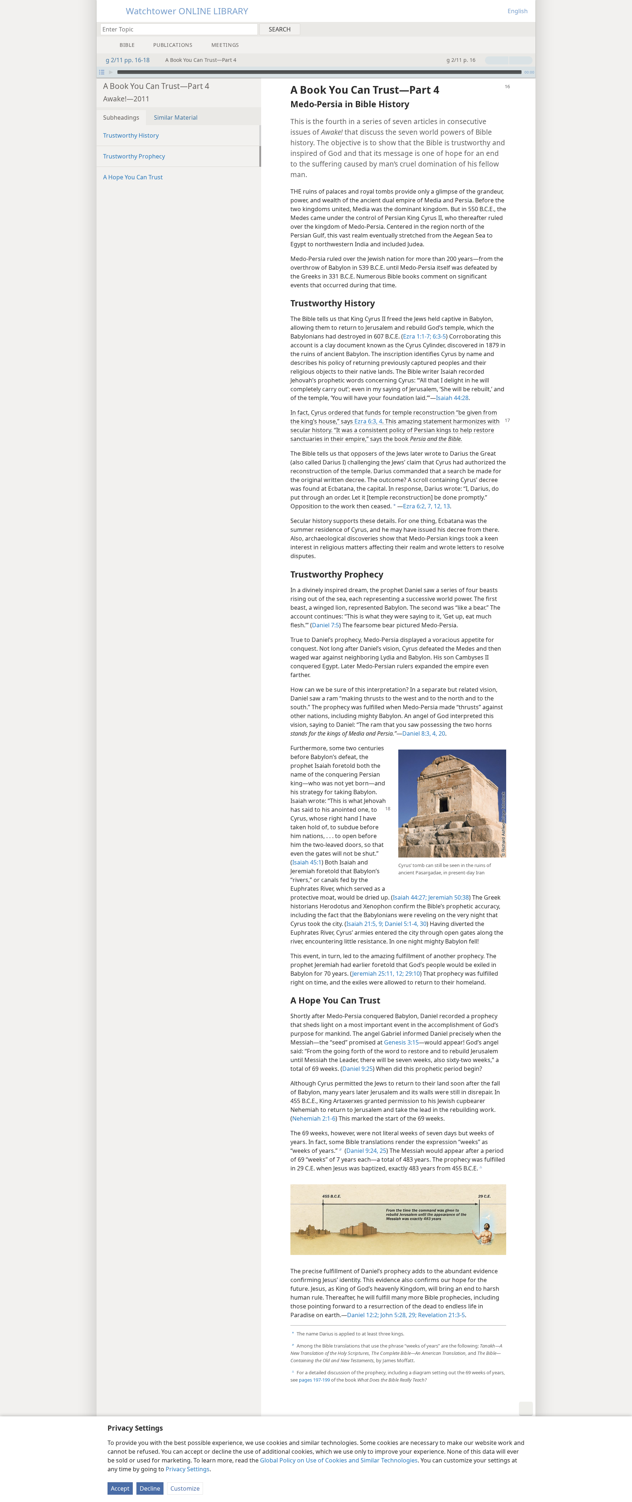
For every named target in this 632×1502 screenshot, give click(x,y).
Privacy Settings (188, 1469)
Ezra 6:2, (414, 506)
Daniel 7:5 (325, 625)
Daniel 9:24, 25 (366, 1151)
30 (422, 924)
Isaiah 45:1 (306, 862)
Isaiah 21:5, (361, 924)
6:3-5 (438, 336)
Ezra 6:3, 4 (368, 421)
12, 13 (441, 506)
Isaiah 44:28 (452, 398)
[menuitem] (527, 29)
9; (380, 924)
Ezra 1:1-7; (417, 336)
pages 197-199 (314, 1379)
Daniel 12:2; (363, 1315)
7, (429, 506)
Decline (150, 1488)
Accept (120, 1488)
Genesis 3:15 (401, 1042)
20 (441, 733)
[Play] (111, 72)
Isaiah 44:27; (410, 897)
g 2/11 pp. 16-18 (128, 60)
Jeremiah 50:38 (448, 897)
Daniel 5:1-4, (400, 924)
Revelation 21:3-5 (441, 1315)
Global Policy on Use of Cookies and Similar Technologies (339, 1460)
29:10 (412, 973)
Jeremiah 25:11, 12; (378, 973)
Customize (185, 1488)
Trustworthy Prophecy (134, 156)
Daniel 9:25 (357, 1069)
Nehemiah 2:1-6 (313, 1118)
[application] (316, 72)
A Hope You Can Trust (133, 177)
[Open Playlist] (101, 72)
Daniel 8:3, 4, (419, 733)
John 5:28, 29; (398, 1315)
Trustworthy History (131, 135)
